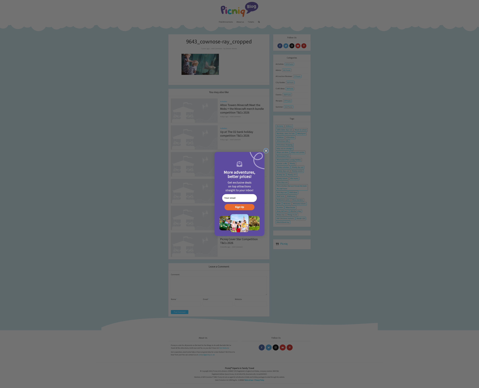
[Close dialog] (266, 151)
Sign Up (239, 207)
